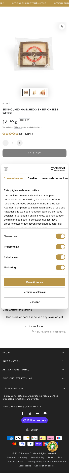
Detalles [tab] (32, 178)
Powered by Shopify (17, 457)
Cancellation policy (44, 466)
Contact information (55, 461)
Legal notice (25, 466)
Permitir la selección (34, 292)
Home (5, 103)
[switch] (60, 246)
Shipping (18, 127)
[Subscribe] (64, 388)
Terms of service (15, 461)
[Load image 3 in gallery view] (43, 92)
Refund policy (38, 457)
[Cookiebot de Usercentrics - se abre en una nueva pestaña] (50, 169)
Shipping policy (34, 461)
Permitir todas (34, 282)
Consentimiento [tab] (13, 178)
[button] (10, 133)
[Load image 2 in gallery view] (34, 92)
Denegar (35, 301)
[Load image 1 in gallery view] (26, 92)
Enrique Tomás (28, 453)
